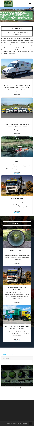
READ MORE (17, 94)
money (18, 91)
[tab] (17, 354)
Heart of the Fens (7, 358)
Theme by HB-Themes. (22, 423)
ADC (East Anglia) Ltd (8, 355)
